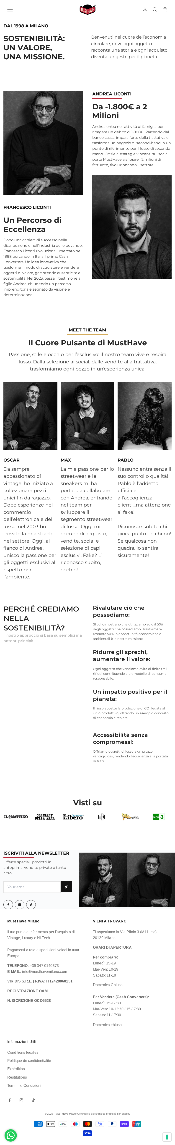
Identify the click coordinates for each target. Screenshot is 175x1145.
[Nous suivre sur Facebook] (9, 1100)
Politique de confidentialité (29, 1061)
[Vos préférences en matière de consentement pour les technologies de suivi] (167, 1137)
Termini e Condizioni (24, 1085)
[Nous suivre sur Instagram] (21, 1100)
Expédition (16, 1069)
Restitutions (17, 1077)
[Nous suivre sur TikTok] (33, 1100)
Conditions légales (22, 1052)
